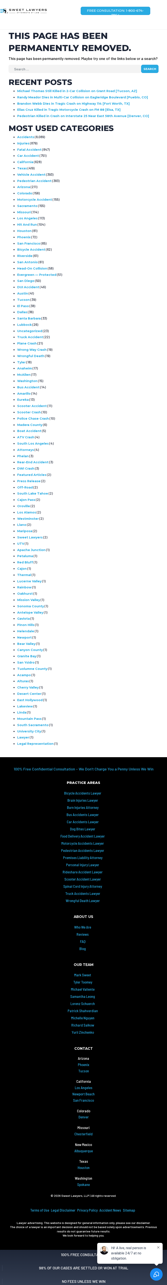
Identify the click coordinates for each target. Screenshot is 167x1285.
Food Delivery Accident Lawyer (82, 836)
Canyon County (30, 650)
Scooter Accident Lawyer (82, 879)
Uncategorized (29, 331)
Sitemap (129, 1210)
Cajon (22, 569)
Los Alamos (26, 512)
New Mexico (83, 1144)
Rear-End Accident (32, 462)
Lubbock (24, 325)
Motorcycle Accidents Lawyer (82, 843)
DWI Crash (25, 468)
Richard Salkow (82, 1025)
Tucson (23, 300)
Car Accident (28, 156)
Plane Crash (27, 343)
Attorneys (25, 450)
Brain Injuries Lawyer (82, 800)
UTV (20, 544)
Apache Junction (31, 550)
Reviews (83, 934)
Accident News (110, 1210)
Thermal (24, 575)
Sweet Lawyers (30, 537)
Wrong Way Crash (32, 350)
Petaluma (25, 556)
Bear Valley (26, 644)
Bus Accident (28, 387)
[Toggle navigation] (2, 13)
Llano (21, 525)
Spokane (83, 1184)
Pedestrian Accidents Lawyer (82, 850)
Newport (24, 637)
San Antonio (27, 262)
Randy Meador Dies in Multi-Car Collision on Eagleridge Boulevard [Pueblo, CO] (82, 97)
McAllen (23, 375)
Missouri (24, 212)
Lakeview (25, 706)
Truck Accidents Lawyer (82, 893)
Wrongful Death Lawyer (83, 900)
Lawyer (23, 737)
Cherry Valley (28, 687)
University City (29, 731)
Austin (22, 293)
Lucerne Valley (29, 581)
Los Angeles (27, 218)
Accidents (25, 137)
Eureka (23, 400)
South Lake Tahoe (32, 493)
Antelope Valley (30, 612)
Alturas (23, 681)
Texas (22, 168)
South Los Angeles (33, 443)
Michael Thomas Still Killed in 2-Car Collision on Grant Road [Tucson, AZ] (77, 91)
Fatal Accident (29, 150)
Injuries (23, 143)
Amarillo (24, 394)
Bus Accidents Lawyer (83, 814)
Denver (83, 1117)
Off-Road (25, 487)
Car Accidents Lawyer (83, 822)
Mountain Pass (29, 719)
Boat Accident (29, 431)
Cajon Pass (26, 500)
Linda (21, 712)
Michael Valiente (83, 989)
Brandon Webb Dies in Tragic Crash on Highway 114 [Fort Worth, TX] (73, 104)
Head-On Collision (32, 268)
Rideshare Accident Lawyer (83, 872)
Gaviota (23, 619)
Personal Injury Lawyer (82, 865)
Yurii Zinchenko (83, 1032)
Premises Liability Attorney (82, 857)
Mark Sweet (82, 975)
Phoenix (24, 237)
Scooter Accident (32, 406)
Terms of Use (39, 1210)
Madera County (29, 425)
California (25, 162)
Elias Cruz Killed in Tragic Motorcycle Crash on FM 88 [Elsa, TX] (68, 110)
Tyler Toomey (82, 982)
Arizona (23, 187)
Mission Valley (28, 600)
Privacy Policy (87, 1210)
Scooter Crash (29, 412)
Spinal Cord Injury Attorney (82, 886)
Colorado (24, 193)
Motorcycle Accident (34, 200)
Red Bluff (25, 562)
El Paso (23, 306)
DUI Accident (28, 287)
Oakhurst (25, 594)
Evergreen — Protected (36, 275)
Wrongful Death (30, 356)
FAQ (82, 941)
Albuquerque (83, 1151)
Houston (24, 231)
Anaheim (24, 368)
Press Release (28, 481)
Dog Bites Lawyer (82, 829)
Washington (27, 381)
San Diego (25, 281)
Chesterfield (83, 1134)
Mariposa (24, 531)
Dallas (22, 312)
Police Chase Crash (33, 419)
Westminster (28, 519)
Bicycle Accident (31, 250)
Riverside (24, 256)
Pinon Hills (25, 625)
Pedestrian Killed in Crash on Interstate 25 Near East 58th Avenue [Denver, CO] (83, 116)
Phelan (23, 456)
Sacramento (27, 206)
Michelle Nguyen (82, 1018)
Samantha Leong (82, 996)
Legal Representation (35, 744)
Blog (82, 948)
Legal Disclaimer (63, 1210)
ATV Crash (25, 437)
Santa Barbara (29, 318)
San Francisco (28, 243)
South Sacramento (32, 725)
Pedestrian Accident (34, 181)
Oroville (23, 506)
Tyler (21, 362)
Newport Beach (83, 1094)
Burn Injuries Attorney (83, 807)
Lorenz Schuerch (82, 1003)
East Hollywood (30, 700)
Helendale (25, 631)
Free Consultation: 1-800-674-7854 (115, 11)
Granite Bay (26, 656)
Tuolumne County (32, 669)
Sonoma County (30, 606)
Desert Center (29, 694)
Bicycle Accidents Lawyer (82, 793)
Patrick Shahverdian (83, 1010)
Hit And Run (27, 225)
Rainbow (24, 587)
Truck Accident (30, 337)
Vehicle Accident (31, 175)
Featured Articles (31, 475)
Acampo (24, 675)
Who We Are (82, 927)
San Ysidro (26, 662)
